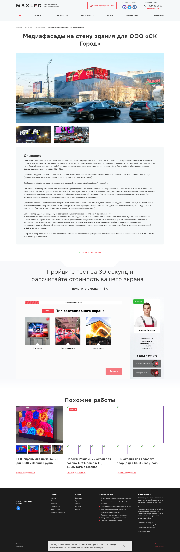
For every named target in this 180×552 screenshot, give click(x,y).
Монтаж (78, 507)
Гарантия (78, 501)
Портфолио (28, 27)
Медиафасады (40, 27)
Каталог (61, 15)
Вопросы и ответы (58, 512)
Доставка (78, 498)
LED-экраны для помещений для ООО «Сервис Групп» (37, 461)
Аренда (77, 509)
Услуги (37, 15)
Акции (110, 15)
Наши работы (87, 15)
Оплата (77, 504)
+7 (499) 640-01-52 (153, 6)
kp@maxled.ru (153, 8)
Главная (19, 27)
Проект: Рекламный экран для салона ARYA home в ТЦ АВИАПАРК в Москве (89, 463)
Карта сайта (55, 509)
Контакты (159, 15)
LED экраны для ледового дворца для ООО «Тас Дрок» (137, 461)
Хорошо (125, 546)
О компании (132, 15)
